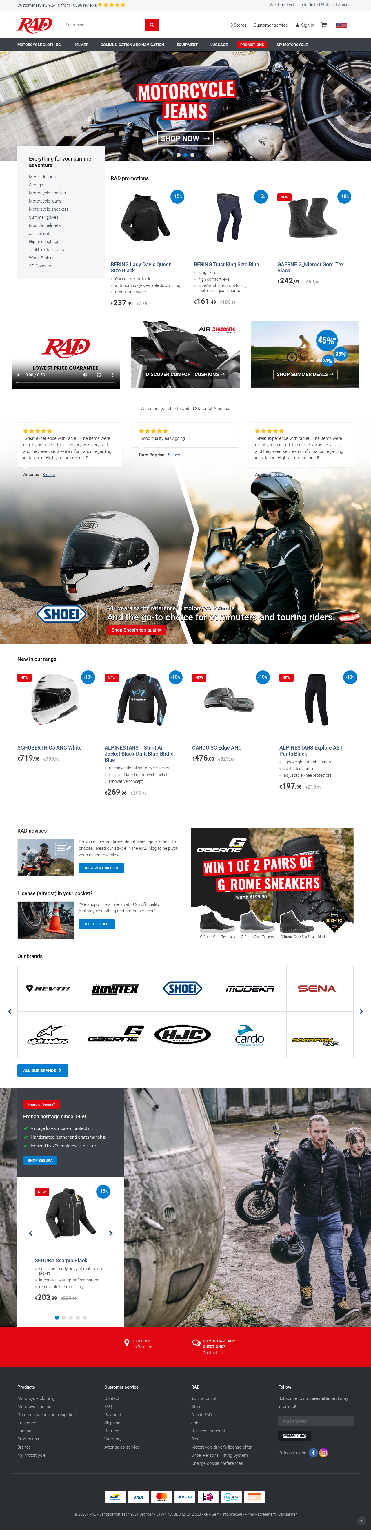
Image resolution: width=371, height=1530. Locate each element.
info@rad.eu (232, 1514)
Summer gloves (44, 217)
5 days (174, 454)
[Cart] (324, 25)
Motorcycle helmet (35, 1406)
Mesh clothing (42, 176)
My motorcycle (31, 1455)
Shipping (112, 1422)
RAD (195, 1387)
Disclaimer (288, 1514)
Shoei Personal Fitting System (219, 1455)
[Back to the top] (361, 1520)
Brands (24, 1447)
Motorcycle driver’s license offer (221, 1447)
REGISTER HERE (96, 924)
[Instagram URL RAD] (323, 1454)
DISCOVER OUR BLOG (101, 868)
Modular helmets (45, 225)
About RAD (201, 1414)
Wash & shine (42, 257)
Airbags (36, 184)
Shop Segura (40, 1160)
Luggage (25, 1431)
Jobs (196, 1422)
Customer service (271, 25)
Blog (195, 1439)
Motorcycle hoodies (47, 193)
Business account (208, 1431)
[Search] (152, 25)
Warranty (112, 1439)
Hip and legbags (44, 241)
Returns (111, 1431)
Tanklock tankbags (46, 249)
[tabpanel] (185, 109)
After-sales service (122, 1447)
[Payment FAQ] (185, 1502)
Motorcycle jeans (45, 201)
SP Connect (40, 266)
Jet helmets (40, 233)
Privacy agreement (260, 1514)
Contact (111, 1398)
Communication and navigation (46, 1414)
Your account (204, 1398)
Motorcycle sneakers (49, 209)
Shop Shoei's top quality (136, 630)
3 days (49, 474)
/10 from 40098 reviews (57, 5)
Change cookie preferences (217, 1463)
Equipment (27, 1422)
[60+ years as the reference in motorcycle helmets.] (185, 567)
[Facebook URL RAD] (313, 1454)
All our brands (39, 1070)
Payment (112, 1414)
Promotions (28, 1439)
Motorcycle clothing (35, 1398)
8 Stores (238, 25)
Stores (197, 1406)
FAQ (108, 1406)
